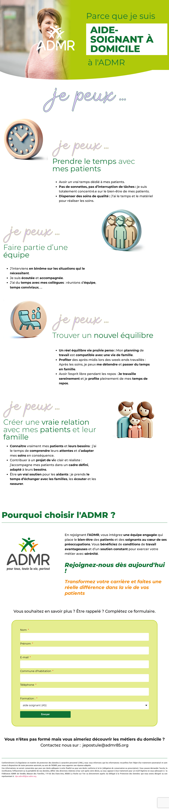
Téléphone (27, 685)
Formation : (28, 698)
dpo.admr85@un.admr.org (25, 776)
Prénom (26, 643)
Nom (23, 630)
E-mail (24, 657)
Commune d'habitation (36, 671)
